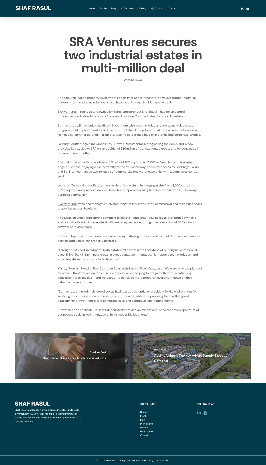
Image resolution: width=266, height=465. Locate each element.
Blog (142, 419)
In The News (146, 423)
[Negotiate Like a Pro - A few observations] (74, 356)
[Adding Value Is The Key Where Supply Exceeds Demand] (192, 356)
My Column (146, 431)
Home (143, 412)
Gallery (144, 427)
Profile (143, 416)
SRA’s (181, 222)
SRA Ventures (67, 112)
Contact (145, 435)
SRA (106, 130)
